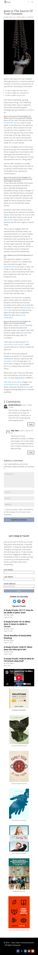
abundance (8, 361)
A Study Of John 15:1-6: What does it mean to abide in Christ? (17, 624)
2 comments (29, 17)
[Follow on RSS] (32, 951)
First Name (8, 570)
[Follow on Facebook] (18, 951)
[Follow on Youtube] (29, 951)
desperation (8, 220)
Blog (23, 17)
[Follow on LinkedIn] (25, 951)
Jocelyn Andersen (14, 405)
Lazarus (22, 325)
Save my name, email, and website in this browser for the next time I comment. (18, 512)
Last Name (8, 577)
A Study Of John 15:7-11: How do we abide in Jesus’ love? (18, 611)
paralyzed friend (10, 267)
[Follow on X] (21, 951)
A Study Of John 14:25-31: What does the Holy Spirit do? (18, 648)
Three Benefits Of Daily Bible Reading (17, 636)
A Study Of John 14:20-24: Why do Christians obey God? (19, 659)
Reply (31, 424)
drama (26, 387)
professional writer (11, 384)
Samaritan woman (12, 123)
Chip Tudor (9, 17)
